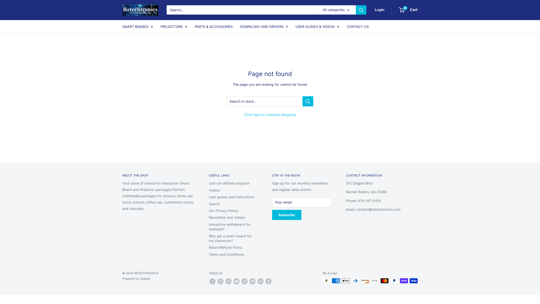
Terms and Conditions (226, 254)
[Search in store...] (307, 101)
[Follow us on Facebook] (212, 281)
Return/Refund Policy (225, 247)
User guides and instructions (231, 197)
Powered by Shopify (136, 278)
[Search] (361, 10)
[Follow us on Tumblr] (268, 281)
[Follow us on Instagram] (220, 281)
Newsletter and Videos (227, 217)
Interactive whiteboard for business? (230, 226)
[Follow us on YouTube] (236, 281)
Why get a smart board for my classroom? (230, 238)
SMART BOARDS (135, 26)
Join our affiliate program (229, 183)
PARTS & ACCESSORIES (214, 26)
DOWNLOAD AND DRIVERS (262, 26)
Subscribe (286, 215)
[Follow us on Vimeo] (252, 281)
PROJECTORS (172, 26)
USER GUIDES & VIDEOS (315, 26)
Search (214, 204)
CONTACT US (358, 26)
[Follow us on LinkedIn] (260, 281)
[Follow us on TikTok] (244, 281)
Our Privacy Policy (223, 211)
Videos (214, 190)
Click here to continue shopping (270, 115)
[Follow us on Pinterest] (228, 281)
